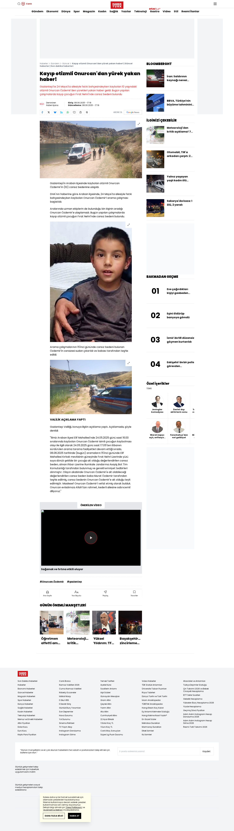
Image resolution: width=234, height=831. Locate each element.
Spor (77, 11)
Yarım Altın (105, 707)
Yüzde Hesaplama (192, 706)
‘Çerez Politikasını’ (73, 807)
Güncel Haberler (25, 692)
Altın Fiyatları (24, 723)
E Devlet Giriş (65, 704)
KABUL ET (74, 815)
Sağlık (114, 11)
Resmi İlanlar (190, 11)
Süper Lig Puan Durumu (111, 734)
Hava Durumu (66, 715)
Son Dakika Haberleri (27, 681)
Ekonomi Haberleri (26, 688)
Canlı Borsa (65, 681)
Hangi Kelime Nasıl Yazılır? (154, 715)
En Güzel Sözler (149, 719)
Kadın (102, 11)
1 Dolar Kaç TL (106, 723)
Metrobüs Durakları (151, 723)
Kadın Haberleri (25, 711)
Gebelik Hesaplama (192, 699)
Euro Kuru (22, 730)
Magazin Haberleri (26, 696)
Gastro (155, 11)
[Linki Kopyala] (86, 112)
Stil (176, 11)
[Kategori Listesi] (215, 4)
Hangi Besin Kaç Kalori (153, 707)
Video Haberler (149, 681)
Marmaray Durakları (151, 727)
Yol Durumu (64, 719)
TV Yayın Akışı (65, 727)
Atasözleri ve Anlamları (194, 681)
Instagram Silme (67, 734)
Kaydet (206, 751)
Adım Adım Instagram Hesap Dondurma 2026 (197, 715)
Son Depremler (66, 711)
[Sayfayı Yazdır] (80, 112)
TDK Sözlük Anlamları (152, 685)
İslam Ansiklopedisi (151, 700)
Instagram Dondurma (70, 730)
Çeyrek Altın (105, 704)
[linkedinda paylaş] (61, 112)
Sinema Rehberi (66, 723)
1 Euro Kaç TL (106, 727)
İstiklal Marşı (65, 696)
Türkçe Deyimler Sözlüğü (195, 685)
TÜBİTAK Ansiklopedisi (152, 704)
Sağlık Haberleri (25, 707)
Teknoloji (140, 11)
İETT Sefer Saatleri (191, 695)
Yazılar (126, 11)
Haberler (44, 63)
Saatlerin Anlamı (108, 688)
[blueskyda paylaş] (55, 112)
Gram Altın (105, 700)
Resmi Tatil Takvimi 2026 (195, 727)
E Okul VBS (64, 700)
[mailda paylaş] (74, 112)
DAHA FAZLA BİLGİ (54, 815)
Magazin (89, 11)
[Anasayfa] (23, 674)
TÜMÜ (149, 388)
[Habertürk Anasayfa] (117, 4)
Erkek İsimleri (148, 730)
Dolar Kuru (23, 727)
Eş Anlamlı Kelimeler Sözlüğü (155, 711)
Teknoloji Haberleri (26, 715)
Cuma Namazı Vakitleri (70, 688)
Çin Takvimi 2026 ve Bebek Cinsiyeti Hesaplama (196, 690)
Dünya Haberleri (25, 704)
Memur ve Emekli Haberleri (30, 719)
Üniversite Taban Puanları (154, 688)
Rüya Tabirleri (148, 692)
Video (167, 11)
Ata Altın (104, 711)
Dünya (65, 11)
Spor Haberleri (24, 700)
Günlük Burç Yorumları (70, 707)
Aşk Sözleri (105, 692)
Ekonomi (52, 11)
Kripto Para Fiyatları (27, 734)
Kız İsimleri (147, 734)
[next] (140, 629)
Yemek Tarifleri (107, 681)
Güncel (65, 63)
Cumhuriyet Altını (108, 715)
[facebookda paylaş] (42, 112)
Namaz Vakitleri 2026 (69, 685)
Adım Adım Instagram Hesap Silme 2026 (197, 721)
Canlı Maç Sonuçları (110, 730)
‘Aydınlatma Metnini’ (53, 810)
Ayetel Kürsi (105, 685)
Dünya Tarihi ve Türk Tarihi (154, 696)
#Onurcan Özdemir (52, 581)
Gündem (37, 11)
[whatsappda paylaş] (67, 112)
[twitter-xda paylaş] (48, 112)
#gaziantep (74, 581)
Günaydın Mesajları (110, 696)
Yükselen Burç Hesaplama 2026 (198, 702)
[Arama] (19, 4)
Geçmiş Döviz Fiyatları (194, 710)
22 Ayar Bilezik (107, 719)
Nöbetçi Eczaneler (67, 692)
